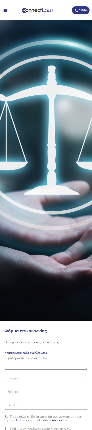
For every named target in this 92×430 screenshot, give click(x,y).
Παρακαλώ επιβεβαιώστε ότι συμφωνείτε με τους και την (43, 418)
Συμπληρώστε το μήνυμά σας (26, 358)
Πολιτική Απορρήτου (54, 420)
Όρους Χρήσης (15, 420)
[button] (5, 10)
